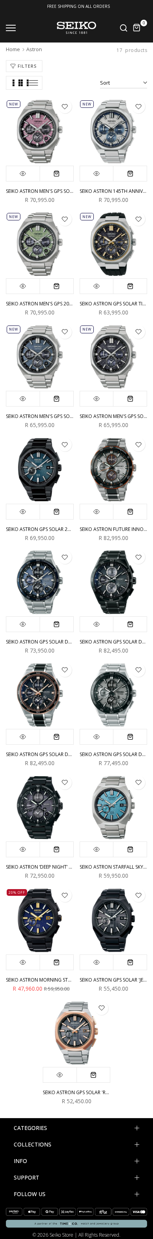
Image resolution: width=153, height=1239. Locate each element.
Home (13, 49)
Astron (34, 49)
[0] (137, 28)
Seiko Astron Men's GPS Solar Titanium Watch (62, 416)
